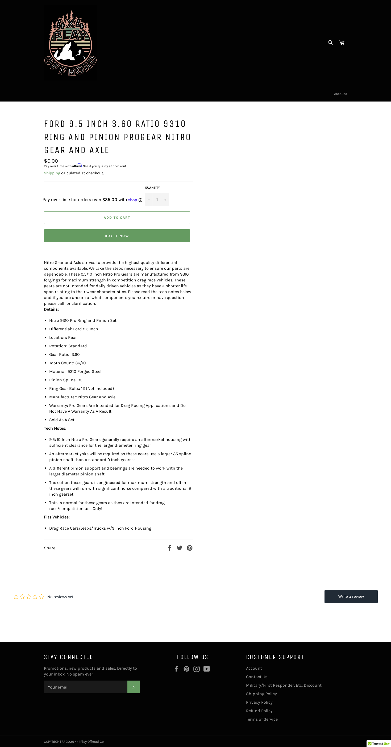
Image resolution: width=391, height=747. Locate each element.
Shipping (52, 173)
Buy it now (117, 236)
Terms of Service (262, 719)
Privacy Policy (259, 702)
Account (340, 94)
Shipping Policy (261, 693)
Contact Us (256, 676)
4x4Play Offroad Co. (89, 742)
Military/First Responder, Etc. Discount (284, 685)
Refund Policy (259, 710)
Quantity (152, 187)
